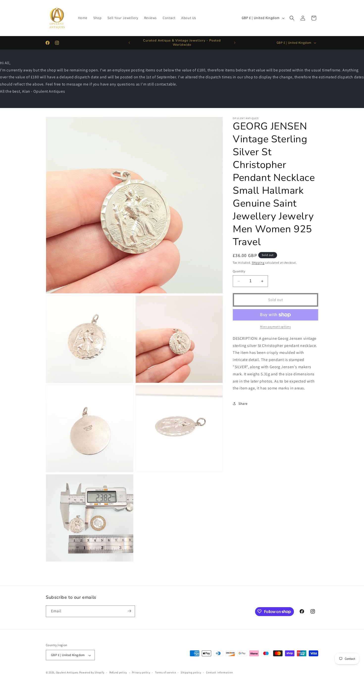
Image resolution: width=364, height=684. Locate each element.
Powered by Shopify (92, 672)
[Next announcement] (234, 42)
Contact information (219, 672)
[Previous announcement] (129, 42)
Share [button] (243, 403)
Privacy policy (141, 672)
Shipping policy (191, 672)
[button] (291, 18)
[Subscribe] (129, 611)
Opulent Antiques (67, 672)
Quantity (239, 271)
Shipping (258, 262)
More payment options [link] (275, 326)
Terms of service (165, 672)
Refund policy (118, 672)
